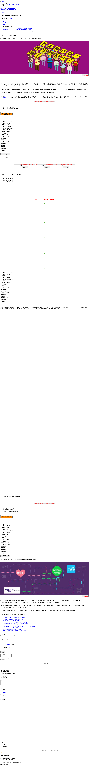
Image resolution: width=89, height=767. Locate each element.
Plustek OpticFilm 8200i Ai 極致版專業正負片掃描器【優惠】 (15, 623)
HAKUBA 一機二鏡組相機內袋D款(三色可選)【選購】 (14, 630)
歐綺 (1, 637)
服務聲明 (56, 750)
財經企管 (10, 647)
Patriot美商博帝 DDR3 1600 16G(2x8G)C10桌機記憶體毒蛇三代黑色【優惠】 (19, 626)
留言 (10, 644)
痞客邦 (7, 644)
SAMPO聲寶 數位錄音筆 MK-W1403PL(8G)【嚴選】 (14, 617)
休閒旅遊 (10, 18)
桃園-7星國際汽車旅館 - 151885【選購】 (11, 620)
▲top (1, 649)
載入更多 (2, 652)
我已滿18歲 (3, 764)
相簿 (4, 21)
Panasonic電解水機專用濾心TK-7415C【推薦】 (13, 629)
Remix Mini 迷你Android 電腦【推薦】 (11, 627)
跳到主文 (2, 12)
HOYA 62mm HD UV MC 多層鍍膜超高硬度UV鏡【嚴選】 (15, 622)
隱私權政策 (51, 750)
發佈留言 (2, 659)
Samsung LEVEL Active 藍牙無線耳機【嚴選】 (18, 29)
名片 (4, 24)
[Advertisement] (44, 720)
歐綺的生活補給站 (8, 9)
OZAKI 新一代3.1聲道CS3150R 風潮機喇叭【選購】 (14, 619)
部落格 (4, 22)
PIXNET (35, 750)
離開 (7, 764)
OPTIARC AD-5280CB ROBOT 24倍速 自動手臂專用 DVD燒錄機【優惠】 (18, 625)
